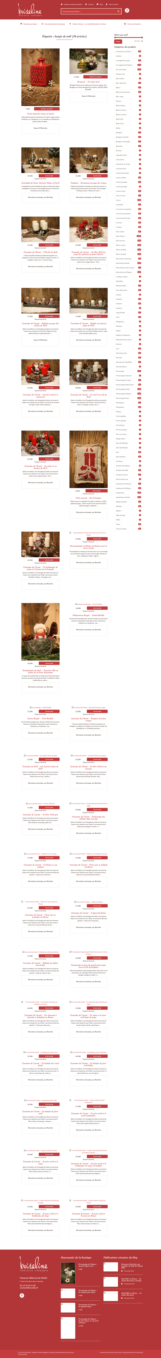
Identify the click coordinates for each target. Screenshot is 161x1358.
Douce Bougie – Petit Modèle (40, 718)
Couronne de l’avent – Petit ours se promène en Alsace (40, 916)
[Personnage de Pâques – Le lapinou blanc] (68, 1308)
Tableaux (128, 506)
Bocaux (128, 101)
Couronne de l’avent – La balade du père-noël (40, 1112)
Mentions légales (43, 1352)
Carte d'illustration (128, 173)
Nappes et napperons (128, 335)
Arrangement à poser (128, 60)
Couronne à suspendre (128, 209)
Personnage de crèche (128, 380)
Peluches (128, 358)
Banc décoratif (128, 83)
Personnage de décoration (128, 385)
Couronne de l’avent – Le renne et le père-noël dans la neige (88, 1016)
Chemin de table (128, 182)
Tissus (128, 524)
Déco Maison (128, 236)
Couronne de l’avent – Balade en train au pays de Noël (88, 324)
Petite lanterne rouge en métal (40, 114)
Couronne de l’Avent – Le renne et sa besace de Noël (40, 467)
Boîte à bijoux (128, 105)
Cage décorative (128, 155)
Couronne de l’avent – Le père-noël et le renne (40, 1162)
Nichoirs (128, 344)
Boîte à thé (128, 119)
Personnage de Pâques (128, 394)
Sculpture (128, 461)
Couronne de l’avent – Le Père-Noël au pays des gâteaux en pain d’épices (88, 253)
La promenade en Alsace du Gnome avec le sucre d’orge (88, 547)
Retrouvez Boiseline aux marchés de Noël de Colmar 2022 (132, 1266)
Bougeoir (128, 132)
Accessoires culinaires (128, 51)
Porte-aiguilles (128, 416)
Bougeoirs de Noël (128, 137)
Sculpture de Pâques (128, 466)
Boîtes (128, 128)
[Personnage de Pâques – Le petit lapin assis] (68, 1273)
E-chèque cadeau (128, 277)
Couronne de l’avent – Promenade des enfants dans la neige (88, 818)
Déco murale (128, 241)
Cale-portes (128, 159)
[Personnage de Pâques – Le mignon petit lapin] (68, 1293)
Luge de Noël (128, 312)
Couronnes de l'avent (128, 218)
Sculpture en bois (128, 475)
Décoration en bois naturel (128, 268)
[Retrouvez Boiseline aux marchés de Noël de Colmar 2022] (111, 1267)
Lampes (128, 295)
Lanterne (128, 299)
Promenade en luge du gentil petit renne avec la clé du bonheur (88, 966)
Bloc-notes (128, 96)
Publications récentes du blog (120, 1257)
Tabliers (128, 511)
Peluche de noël (128, 353)
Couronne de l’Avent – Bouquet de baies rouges (88, 719)
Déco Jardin (128, 232)
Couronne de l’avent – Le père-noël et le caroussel (40, 396)
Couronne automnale (128, 214)
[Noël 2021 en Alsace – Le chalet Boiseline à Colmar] (111, 1282)
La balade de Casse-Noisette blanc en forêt (40, 183)
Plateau (128, 412)
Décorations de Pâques (128, 272)
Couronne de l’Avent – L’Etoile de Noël (40, 252)
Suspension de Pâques (128, 488)
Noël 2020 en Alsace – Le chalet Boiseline (131, 1294)
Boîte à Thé (128, 123)
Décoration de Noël (128, 263)
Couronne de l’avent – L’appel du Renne (88, 913)
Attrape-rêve (128, 74)
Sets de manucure (128, 479)
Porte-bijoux (128, 425)
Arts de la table (128, 69)
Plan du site (70, 1352)
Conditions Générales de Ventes (58, 1352)
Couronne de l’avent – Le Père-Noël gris (40, 815)
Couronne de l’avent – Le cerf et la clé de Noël (88, 396)
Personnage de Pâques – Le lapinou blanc (88, 1306)
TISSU (128, 520)
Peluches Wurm (128, 367)
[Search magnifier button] (118, 11)
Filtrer (118, 41)
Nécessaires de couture (128, 340)
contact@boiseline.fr (29, 1288)
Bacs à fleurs (128, 78)
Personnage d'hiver (128, 398)
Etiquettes (128, 281)
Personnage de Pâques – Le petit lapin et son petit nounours (88, 1321)
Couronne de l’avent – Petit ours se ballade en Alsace (88, 866)
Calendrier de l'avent (128, 164)
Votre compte (113, 4)
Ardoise (128, 56)
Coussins (128, 223)
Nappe (128, 331)
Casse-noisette (128, 177)
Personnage (128, 371)
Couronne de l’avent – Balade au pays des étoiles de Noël (40, 324)
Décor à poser (128, 245)
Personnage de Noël (128, 389)
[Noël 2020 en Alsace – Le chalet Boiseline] (111, 1296)
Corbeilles (128, 205)
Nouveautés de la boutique (76, 1257)
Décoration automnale (128, 259)
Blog (101, 4)
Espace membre (22, 1354)
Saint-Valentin (128, 457)
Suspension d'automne (128, 484)
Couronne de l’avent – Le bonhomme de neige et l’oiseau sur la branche (40, 568)
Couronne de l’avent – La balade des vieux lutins (40, 1064)
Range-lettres (128, 439)
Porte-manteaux (128, 430)
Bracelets (128, 146)
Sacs (128, 452)
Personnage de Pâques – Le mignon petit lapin (88, 1291)
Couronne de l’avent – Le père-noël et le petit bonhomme (88, 1114)
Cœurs (128, 200)
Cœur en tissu (128, 196)
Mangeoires (128, 322)
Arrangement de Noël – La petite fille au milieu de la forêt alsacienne (40, 671)
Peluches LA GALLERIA (128, 362)
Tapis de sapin (128, 515)
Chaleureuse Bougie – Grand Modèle (88, 615)
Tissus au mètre (128, 529)
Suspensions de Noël (128, 497)
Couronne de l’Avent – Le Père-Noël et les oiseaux (88, 767)
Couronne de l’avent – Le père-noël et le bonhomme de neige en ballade (88, 1164)
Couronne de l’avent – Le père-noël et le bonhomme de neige (40, 1215)
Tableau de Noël (128, 502)
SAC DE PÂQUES (128, 443)
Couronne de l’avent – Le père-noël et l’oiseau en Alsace (88, 1215)
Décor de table (128, 250)
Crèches (128, 227)
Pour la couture (128, 434)
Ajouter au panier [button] (47, 109)
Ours (128, 349)
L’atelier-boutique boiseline (72, 4)
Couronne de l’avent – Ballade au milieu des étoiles (40, 964)
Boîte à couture (128, 110)
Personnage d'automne (128, 376)
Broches (128, 150)
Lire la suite (49, 176)
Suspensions (128, 493)
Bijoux (128, 87)
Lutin (128, 317)
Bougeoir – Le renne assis (88, 82)
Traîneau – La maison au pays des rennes (89, 183)
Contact (91, 4)
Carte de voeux (128, 168)
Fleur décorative (128, 290)
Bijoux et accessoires (128, 92)
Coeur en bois (128, 191)
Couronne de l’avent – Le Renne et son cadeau (40, 866)
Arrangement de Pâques (128, 65)
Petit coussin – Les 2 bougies (88, 498)
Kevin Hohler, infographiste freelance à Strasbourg (128, 1352)
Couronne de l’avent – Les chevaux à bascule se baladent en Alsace (40, 1016)
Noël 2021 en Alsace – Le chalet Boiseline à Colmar (131, 1280)
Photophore (128, 403)
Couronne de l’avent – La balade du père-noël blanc (88, 1064)
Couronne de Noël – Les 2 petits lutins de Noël (40, 767)
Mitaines (128, 326)
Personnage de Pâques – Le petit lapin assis (88, 1265)
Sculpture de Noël (128, 470)
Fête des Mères (128, 286)
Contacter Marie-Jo (33, 1278)
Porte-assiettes (128, 421)
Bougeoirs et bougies (128, 141)
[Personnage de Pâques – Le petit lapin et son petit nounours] (68, 1328)
